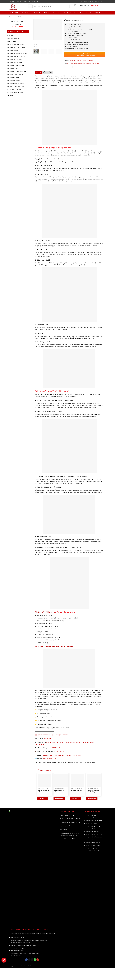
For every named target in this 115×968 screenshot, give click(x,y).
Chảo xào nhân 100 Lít (76, 791)
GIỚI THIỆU (25, 12)
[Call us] (35, 959)
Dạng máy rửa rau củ (13, 38)
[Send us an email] (32, 959)
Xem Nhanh (42, 798)
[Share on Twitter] (68, 67)
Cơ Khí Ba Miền (19, 950)
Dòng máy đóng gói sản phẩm (16, 56)
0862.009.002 (60, 742)
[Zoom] (35, 45)
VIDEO (46, 12)
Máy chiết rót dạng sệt (43, 791)
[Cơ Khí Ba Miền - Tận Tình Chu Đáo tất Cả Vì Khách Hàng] (17, 7)
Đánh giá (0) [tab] (47, 72)
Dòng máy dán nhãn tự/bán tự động (17, 53)
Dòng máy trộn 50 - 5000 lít (15, 74)
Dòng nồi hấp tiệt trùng (13, 80)
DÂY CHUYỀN (56, 12)
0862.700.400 (26, 942)
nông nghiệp (90, 694)
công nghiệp (79, 694)
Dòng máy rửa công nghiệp (15, 62)
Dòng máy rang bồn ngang (15, 59)
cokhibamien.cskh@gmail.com (21, 948)
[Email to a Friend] (71, 67)
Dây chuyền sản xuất (13, 41)
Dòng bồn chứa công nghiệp (15, 44)
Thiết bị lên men (94, 63)
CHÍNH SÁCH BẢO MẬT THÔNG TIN (70, 818)
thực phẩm (60, 694)
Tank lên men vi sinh (83, 63)
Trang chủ (11, 16)
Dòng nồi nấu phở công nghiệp (16, 83)
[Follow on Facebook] (103, 1)
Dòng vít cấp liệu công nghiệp (15, 86)
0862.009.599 (70, 742)
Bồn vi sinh (10, 35)
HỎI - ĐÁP (64, 829)
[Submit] (71, 6)
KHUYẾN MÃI (78, 12)
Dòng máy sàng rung (13, 68)
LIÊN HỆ (98, 12)
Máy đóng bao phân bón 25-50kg (93, 791)
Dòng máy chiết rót (12, 50)
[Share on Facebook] (65, 67)
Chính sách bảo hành (97, 1)
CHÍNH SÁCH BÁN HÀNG (68, 815)
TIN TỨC (89, 12)
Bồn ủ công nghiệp (72, 63)
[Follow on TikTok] (29, 959)
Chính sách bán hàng (86, 1)
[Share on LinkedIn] (77, 67)
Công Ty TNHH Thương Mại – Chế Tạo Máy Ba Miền (27, 953)
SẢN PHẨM (36, 12)
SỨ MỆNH (67, 12)
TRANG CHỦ (14, 12)
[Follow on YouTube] (105, 1)
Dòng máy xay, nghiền (13, 77)
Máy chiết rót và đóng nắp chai (59, 791)
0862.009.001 (50, 742)
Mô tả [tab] (38, 72)
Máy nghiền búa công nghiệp (15, 92)
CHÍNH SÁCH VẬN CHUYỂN (68, 826)
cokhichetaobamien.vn (49, 758)
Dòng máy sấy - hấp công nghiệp (16, 71)
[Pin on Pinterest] (74, 67)
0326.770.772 (80, 742)
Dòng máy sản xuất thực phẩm (16, 65)
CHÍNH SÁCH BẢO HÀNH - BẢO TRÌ (70, 822)
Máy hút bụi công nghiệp (14, 89)
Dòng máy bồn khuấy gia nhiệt (16, 47)
